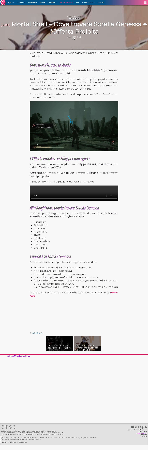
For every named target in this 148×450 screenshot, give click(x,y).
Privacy (144, 436)
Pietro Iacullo (23, 442)
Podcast (100, 2)
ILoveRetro (52, 2)
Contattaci (143, 434)
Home (68, 16)
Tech (77, 2)
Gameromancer (141, 433)
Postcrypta (21, 2)
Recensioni (32, 2)
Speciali (11, 2)
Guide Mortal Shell (37, 333)
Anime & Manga (88, 2)
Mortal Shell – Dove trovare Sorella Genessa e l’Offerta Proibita (79, 27)
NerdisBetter (74, 18)
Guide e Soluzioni (66, 2)
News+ (42, 2)
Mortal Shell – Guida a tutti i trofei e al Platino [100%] (58, 347)
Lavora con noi (142, 431)
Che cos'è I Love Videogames (137, 430)
